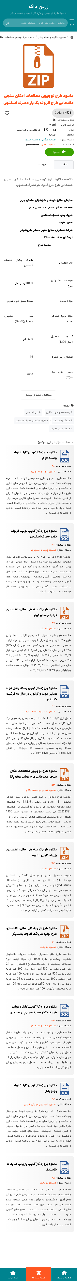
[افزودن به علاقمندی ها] (7, 113)
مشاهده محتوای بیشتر (38, 395)
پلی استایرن (32, 412)
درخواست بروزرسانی (28, 130)
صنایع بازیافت (48, 947)
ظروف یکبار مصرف (60, 428)
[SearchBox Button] (7, 23)
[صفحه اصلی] (72, 37)
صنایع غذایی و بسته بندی (40, 140)
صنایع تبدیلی (48, 628)
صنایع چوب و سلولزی (43, 471)
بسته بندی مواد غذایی (58, 412)
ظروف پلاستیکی (62, 420)
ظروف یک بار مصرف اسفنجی (31, 420)
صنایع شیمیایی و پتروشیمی (40, 1104)
